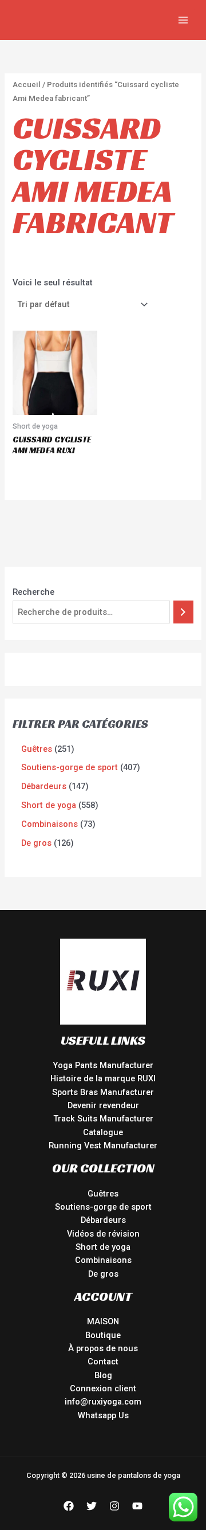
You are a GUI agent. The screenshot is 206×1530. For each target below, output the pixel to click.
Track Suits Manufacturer (103, 1118)
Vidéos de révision (103, 1234)
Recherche (33, 592)
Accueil (27, 84)
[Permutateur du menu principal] (183, 20)
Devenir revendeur (103, 1105)
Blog (103, 1375)
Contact (103, 1361)
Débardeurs (103, 1220)
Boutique (103, 1335)
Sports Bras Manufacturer (103, 1092)
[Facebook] (69, 1506)
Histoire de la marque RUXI (103, 1078)
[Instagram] (114, 1506)
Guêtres (103, 1193)
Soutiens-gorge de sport (103, 1207)
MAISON (103, 1321)
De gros (103, 1274)
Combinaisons (103, 1260)
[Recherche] (183, 612)
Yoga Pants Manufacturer (103, 1065)
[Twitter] (91, 1506)
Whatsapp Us (103, 1415)
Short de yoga (103, 1247)
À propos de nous (103, 1348)
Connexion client (103, 1388)
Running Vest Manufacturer (103, 1145)
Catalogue (103, 1132)
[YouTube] (137, 1506)
